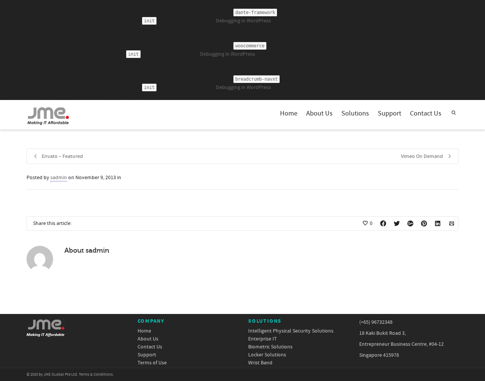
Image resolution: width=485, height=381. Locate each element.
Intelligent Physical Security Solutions (290, 331)
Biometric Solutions (270, 347)
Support (389, 113)
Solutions (355, 113)
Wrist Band (260, 363)
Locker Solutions (267, 355)
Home (288, 113)
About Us (319, 113)
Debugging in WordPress (243, 20)
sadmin (58, 177)
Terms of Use (152, 363)
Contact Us (425, 113)
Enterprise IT (262, 339)
